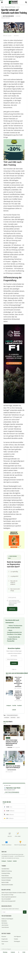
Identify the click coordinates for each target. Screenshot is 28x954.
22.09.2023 (18, 16)
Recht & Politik (5, 882)
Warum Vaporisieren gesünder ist (9, 896)
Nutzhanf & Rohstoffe (7, 877)
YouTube (14, 705)
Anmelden (14, 663)
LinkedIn (14, 709)
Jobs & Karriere (5, 925)
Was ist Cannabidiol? (6, 899)
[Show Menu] (2, 2)
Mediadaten (4, 921)
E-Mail (23, 952)
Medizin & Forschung (7, 871)
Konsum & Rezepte (6, 880)
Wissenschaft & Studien (7, 884)
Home (2, 7)
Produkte (16, 939)
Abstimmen (12, 609)
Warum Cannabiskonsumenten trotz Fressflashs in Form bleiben (14, 632)
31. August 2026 (18, 688)
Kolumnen (4, 936)
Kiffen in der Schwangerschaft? (8, 901)
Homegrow (6, 717)
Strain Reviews (5, 875)
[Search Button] (26, 2)
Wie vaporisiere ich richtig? (7, 894)
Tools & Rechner (5, 927)
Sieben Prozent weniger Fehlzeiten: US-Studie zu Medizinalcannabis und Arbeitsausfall (18, 682)
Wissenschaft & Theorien (10, 7)
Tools (3, 943)
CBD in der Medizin (10, 763)
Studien (18, 7)
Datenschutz (11, 604)
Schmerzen (13, 717)
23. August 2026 (18, 700)
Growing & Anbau (6, 873)
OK (24, 912)
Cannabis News (5, 868)
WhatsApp (5, 952)
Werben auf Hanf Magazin (7, 918)
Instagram (8, 705)
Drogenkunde (4, 939)
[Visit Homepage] (13, 2)
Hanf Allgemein (17, 936)
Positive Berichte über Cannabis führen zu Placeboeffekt (13, 639)
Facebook (19, 705)
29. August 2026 (10, 771)
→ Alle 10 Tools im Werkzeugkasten (11, 792)
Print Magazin (17, 941)
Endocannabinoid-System (12, 715)
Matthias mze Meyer (8, 16)
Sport (18, 717)
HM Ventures (4, 923)
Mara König (10, 747)
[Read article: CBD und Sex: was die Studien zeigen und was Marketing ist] (14, 758)
